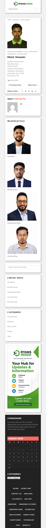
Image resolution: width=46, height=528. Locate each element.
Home (9, 20)
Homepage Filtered (27, 504)
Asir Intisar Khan (12, 256)
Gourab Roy (11, 156)
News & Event (11, 326)
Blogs (16, 488)
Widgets (26, 525)
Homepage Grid (15, 509)
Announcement (12, 317)
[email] (21, 104)
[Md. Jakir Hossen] (23, 172)
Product (9, 331)
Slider (9, 336)
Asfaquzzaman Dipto (13, 223)
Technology (28, 520)
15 (32, 453)
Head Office (14, 80)
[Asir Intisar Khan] (23, 239)
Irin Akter (33, 52)
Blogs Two (26, 488)
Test (18, 525)
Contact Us (16, 494)
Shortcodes (15, 520)
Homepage (12, 504)
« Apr (8, 468)
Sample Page (28, 515)
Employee (16, 20)
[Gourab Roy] (23, 139)
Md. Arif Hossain (12, 302)
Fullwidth (17, 499)
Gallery (28, 499)
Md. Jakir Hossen (12, 190)
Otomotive (30, 509)
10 (9, 453)
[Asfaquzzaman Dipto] (23, 206)
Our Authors (15, 515)
